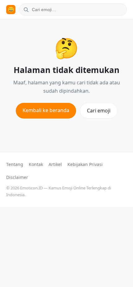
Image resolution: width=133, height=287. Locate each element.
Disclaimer (17, 177)
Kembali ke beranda (46, 110)
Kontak (36, 164)
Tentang (14, 164)
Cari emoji (98, 110)
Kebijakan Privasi (85, 164)
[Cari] (25, 9)
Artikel (55, 164)
